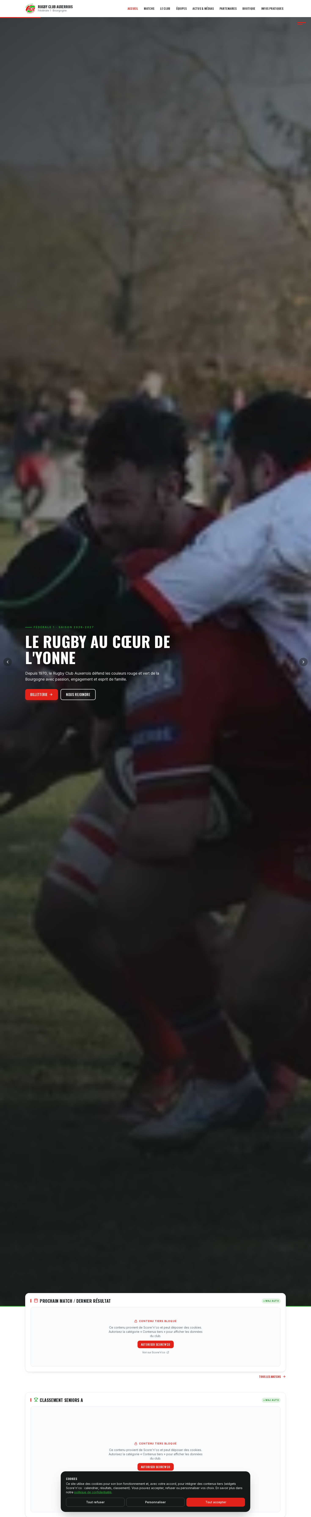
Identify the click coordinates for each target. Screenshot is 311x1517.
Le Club (165, 8)
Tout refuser (95, 1502)
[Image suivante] (303, 662)
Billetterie (38, 694)
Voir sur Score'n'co (153, 1352)
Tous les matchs (270, 1376)
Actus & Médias (203, 8)
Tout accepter (215, 1502)
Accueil (133, 8)
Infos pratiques (272, 8)
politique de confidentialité (92, 1492)
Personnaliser (155, 1502)
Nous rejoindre (78, 694)
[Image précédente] (7, 662)
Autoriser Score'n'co (155, 1344)
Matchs (149, 8)
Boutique (248, 8)
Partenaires (228, 8)
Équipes (181, 8)
